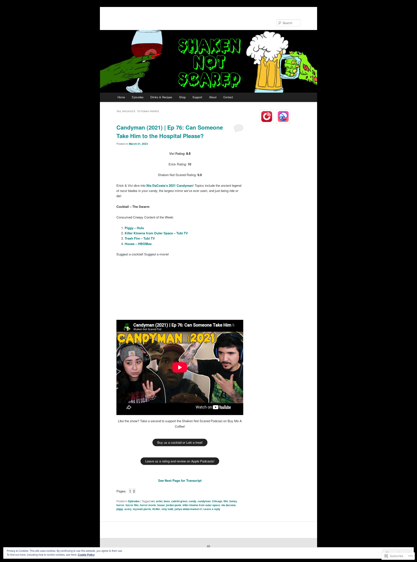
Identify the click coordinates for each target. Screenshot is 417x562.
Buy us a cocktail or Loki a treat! (180, 442)
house (161, 505)
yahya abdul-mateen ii (188, 509)
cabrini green (179, 501)
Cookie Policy (86, 555)
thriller (156, 509)
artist (159, 501)
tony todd (167, 509)
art (153, 501)
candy (192, 501)
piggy (119, 509)
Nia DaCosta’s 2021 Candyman (169, 185)
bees (167, 501)
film (225, 501)
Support (197, 97)
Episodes (138, 97)
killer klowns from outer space (201, 505)
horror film (132, 505)
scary (128, 509)
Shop (182, 97)
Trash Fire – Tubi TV (140, 238)
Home (121, 97)
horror (120, 505)
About (213, 97)
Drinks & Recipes (161, 97)
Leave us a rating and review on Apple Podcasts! (179, 461)
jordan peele (173, 505)
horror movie (148, 505)
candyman (204, 501)
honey (233, 501)
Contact (228, 97)
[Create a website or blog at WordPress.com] (208, 547)
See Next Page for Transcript (180, 480)
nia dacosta (228, 505)
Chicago (217, 501)
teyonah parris (142, 509)
